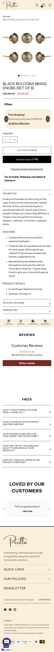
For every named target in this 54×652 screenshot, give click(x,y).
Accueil (6, 16)
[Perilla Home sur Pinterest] (10, 610)
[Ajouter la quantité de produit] (5, 139)
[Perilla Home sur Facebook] (5, 610)
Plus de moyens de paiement (27, 169)
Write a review (27, 363)
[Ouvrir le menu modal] (50, 5)
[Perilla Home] (10, 5)
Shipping (25, 176)
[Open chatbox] (6, 642)
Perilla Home (25, 625)
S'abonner (44, 600)
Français (7, 620)
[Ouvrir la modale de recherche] (37, 5)
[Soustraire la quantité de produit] (14, 139)
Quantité (8, 133)
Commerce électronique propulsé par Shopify (23, 633)
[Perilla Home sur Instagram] (15, 610)
